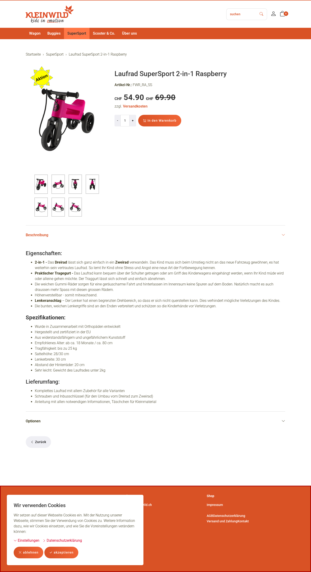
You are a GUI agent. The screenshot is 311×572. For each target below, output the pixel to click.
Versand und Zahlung (222, 521)
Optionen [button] (33, 421)
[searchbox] (241, 14)
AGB (210, 516)
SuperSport (76, 33)
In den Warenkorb (162, 120)
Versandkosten (135, 106)
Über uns (129, 33)
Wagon (35, 33)
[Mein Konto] (273, 14)
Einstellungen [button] (28, 540)
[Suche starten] (261, 14)
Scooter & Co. (104, 33)
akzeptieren (64, 552)
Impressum (215, 505)
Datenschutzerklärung (64, 540)
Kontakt (243, 521)
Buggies (54, 33)
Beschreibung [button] (37, 235)
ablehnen (30, 552)
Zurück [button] (40, 442)
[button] (282, 14)
